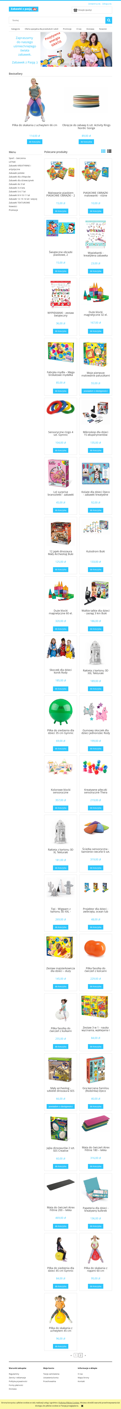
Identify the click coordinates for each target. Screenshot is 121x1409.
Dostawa (13, 1389)
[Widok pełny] (109, 151)
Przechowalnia (49, 1381)
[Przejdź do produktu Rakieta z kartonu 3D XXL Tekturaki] (95, 652)
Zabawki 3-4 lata (17, 187)
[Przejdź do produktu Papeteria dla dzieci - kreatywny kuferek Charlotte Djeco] (95, 1189)
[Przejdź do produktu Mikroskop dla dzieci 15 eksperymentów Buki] (95, 414)
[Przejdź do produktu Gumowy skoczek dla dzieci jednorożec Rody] (95, 712)
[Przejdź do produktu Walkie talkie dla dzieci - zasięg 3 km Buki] (95, 592)
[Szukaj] (108, 20)
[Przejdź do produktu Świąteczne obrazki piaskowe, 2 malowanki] (60, 234)
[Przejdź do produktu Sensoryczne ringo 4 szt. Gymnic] (60, 414)
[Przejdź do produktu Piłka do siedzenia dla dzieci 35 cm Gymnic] (60, 712)
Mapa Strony (83, 1377)
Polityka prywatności (18, 1381)
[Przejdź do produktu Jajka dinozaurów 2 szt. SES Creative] (60, 1129)
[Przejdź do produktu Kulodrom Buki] (95, 533)
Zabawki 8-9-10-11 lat (19, 195)
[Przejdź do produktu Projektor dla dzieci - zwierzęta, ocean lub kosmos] (95, 891)
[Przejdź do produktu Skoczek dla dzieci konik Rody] (60, 652)
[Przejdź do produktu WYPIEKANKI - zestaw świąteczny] (60, 294)
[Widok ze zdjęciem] (103, 151)
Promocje (13, 210)
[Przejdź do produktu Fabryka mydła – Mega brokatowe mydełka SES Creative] (60, 354)
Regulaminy (14, 1374)
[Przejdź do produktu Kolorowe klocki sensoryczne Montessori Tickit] (60, 772)
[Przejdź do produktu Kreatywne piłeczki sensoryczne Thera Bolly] (95, 772)
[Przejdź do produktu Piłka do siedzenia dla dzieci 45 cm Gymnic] (60, 1249)
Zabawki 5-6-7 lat (17, 191)
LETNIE (12, 161)
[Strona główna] (23, 8)
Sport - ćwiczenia (17, 158)
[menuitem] (15, 29)
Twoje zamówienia (51, 1374)
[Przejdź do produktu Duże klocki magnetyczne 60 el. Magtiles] (60, 592)
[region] (60, 49)
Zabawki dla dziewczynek (21, 180)
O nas (80, 1374)
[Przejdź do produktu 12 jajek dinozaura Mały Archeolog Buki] (60, 533)
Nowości (13, 206)
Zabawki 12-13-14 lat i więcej (23, 198)
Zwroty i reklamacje (17, 1377)
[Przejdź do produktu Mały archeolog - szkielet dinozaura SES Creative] (60, 1069)
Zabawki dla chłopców (20, 176)
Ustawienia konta (50, 1377)
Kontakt (81, 1381)
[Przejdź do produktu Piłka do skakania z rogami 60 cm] (95, 1249)
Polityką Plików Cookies (69, 1402)
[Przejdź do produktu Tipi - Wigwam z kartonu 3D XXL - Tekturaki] (60, 891)
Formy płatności (16, 1385)
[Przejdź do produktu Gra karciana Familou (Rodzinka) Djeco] (95, 1069)
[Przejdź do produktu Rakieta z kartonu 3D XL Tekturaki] (60, 831)
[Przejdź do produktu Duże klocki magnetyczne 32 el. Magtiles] (95, 294)
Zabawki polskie (16, 173)
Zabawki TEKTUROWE (19, 202)
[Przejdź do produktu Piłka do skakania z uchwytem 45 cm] (60, 1309)
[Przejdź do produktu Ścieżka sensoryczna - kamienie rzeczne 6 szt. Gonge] (95, 831)
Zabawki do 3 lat (17, 184)
